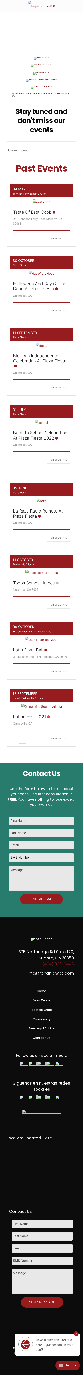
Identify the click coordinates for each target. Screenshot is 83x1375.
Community (41, 1019)
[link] (41, 58)
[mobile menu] (77, 6)
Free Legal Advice (42, 1028)
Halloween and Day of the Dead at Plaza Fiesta (39, 286)
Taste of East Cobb (32, 212)
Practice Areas (42, 1010)
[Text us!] (67, 1366)
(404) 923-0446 (58, 964)
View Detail (59, 238)
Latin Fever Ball (28, 649)
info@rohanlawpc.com (51, 973)
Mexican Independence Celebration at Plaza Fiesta (39, 358)
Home (41, 991)
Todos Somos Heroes (34, 582)
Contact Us (41, 1038)
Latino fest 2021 (29, 716)
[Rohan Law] (41, 6)
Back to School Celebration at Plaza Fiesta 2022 (40, 435)
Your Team (41, 1000)
